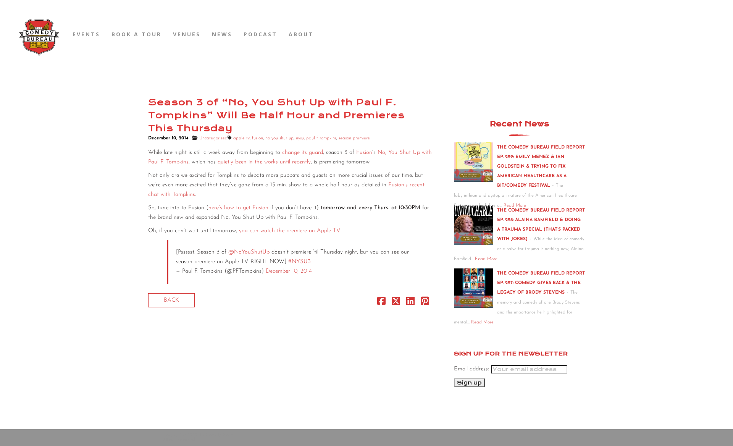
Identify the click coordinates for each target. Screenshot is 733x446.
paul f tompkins (321, 138)
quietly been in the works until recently (264, 162)
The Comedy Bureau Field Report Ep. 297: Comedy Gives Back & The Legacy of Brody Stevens (541, 283)
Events (86, 34)
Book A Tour (136, 34)
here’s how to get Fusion (238, 208)
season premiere (354, 138)
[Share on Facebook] (381, 303)
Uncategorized (213, 138)
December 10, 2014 (289, 271)
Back (171, 300)
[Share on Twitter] (396, 303)
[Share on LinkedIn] (410, 303)
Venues (186, 34)
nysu (300, 138)
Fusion (364, 152)
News (222, 34)
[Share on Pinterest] (425, 303)
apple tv (241, 138)
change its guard (302, 152)
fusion (257, 138)
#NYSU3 (299, 262)
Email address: (472, 369)
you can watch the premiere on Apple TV (289, 231)
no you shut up (279, 138)
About (301, 34)
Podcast (260, 34)
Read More (486, 259)
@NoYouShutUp (249, 252)
